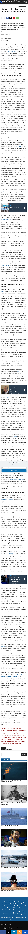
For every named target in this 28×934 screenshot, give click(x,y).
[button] (14, 463)
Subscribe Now (14, 470)
